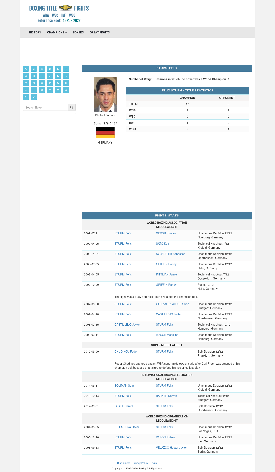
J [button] (50, 75)
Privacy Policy (140, 463)
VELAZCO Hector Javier (171, 447)
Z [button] (34, 96)
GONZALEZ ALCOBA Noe (172, 304)
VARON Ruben (165, 437)
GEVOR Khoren (166, 233)
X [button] (66, 89)
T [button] (34, 89)
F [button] (66, 68)
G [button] (26, 75)
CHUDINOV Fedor (126, 351)
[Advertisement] (167, 13)
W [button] (58, 89)
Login (154, 463)
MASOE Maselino (167, 335)
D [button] (50, 68)
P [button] (50, 82)
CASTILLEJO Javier (168, 314)
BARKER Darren (166, 396)
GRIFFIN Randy (166, 264)
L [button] (66, 75)
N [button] (34, 82)
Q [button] (58, 82)
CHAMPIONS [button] (56, 32)
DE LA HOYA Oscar (127, 427)
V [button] (50, 89)
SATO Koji (162, 243)
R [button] (66, 82)
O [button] (42, 82)
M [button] (26, 82)
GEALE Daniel (124, 406)
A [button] (26, 68)
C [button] (42, 68)
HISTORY (35, 32)
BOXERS (78, 32)
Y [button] (26, 96)
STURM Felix (123, 233)
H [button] (34, 75)
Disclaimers (123, 463)
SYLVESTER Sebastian (170, 254)
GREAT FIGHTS (100, 32)
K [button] (58, 75)
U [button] (42, 89)
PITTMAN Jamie (166, 274)
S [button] (26, 89)
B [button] (34, 68)
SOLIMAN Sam (124, 385)
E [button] (58, 68)
